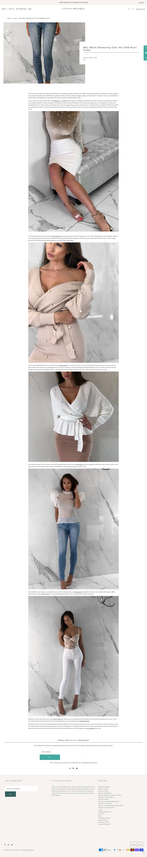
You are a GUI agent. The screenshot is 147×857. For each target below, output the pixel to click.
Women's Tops (103, 789)
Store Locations (103, 820)
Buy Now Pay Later (104, 824)
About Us (101, 814)
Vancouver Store (103, 822)
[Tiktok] (76, 768)
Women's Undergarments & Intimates (110, 805)
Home (9, 18)
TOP (143, 854)
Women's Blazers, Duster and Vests (109, 795)
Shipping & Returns (104, 812)
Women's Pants (103, 799)
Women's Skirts (103, 791)
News (15, 18)
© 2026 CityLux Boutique (12, 850)
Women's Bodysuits (104, 793)
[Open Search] (129, 8)
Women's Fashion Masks (106, 807)
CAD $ (141, 3)
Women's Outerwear (105, 803)
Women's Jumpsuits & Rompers (108, 801)
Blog (99, 816)
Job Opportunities (104, 818)
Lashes (100, 809)
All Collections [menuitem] (21, 9)
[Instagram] (73, 768)
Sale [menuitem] (29, 9)
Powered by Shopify (27, 850)
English (133, 845)
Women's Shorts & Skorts (106, 797)
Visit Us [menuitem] (11, 9)
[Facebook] (4, 845)
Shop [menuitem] (3, 9)
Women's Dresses (104, 787)
